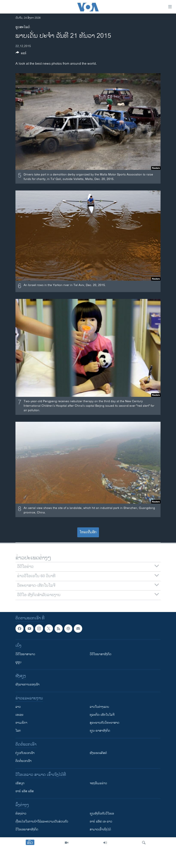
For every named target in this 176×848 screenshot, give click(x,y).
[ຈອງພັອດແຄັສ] (78, 628)
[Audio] (105, 842)
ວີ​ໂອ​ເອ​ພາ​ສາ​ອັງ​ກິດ (26, 829)
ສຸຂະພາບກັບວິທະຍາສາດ (104, 722)
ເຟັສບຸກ (19, 783)
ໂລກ (18, 730)
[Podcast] (68, 628)
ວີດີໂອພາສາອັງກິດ (100, 654)
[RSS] (59, 628)
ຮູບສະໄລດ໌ (22, 27)
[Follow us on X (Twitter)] (49, 628)
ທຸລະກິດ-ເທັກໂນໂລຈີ (102, 715)
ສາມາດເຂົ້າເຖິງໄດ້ (100, 829)
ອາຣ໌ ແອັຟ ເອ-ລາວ (101, 821)
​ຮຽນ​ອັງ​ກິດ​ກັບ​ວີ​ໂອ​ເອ (102, 813)
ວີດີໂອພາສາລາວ (25, 654)
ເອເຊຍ (19, 715)
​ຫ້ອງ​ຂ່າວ (20, 813)
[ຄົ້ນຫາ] (143, 842)
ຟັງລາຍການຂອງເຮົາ (27, 684)
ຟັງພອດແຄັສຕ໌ (98, 753)
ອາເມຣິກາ (21, 722)
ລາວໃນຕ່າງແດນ (99, 707)
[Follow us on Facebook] (19, 628)
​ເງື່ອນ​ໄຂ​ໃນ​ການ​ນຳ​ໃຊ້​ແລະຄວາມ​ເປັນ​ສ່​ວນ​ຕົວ (41, 821)
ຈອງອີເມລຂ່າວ (98, 783)
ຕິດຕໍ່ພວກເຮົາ (23, 761)
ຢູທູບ (18, 662)
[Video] (66, 842)
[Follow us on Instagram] (39, 628)
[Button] (21, 54)
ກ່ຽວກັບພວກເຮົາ (25, 753)
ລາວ (18, 707)
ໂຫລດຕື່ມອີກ (88, 532)
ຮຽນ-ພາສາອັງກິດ (100, 730)
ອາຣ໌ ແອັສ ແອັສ (24, 791)
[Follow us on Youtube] (29, 628)
